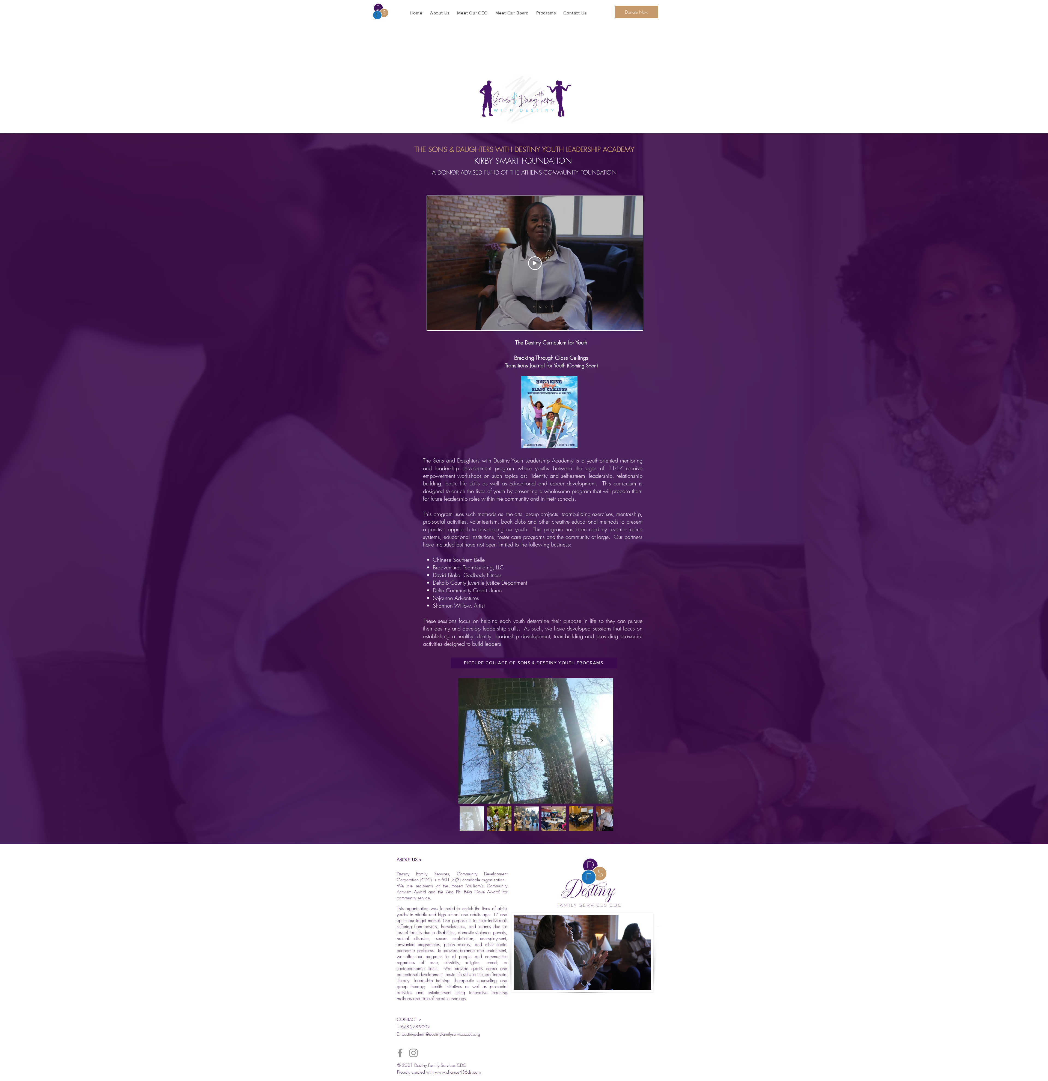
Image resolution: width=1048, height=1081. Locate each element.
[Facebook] (400, 1053)
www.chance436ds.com (458, 1072)
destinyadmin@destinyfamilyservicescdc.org (441, 1034)
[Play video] (535, 263)
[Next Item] (601, 740)
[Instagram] (413, 1053)
